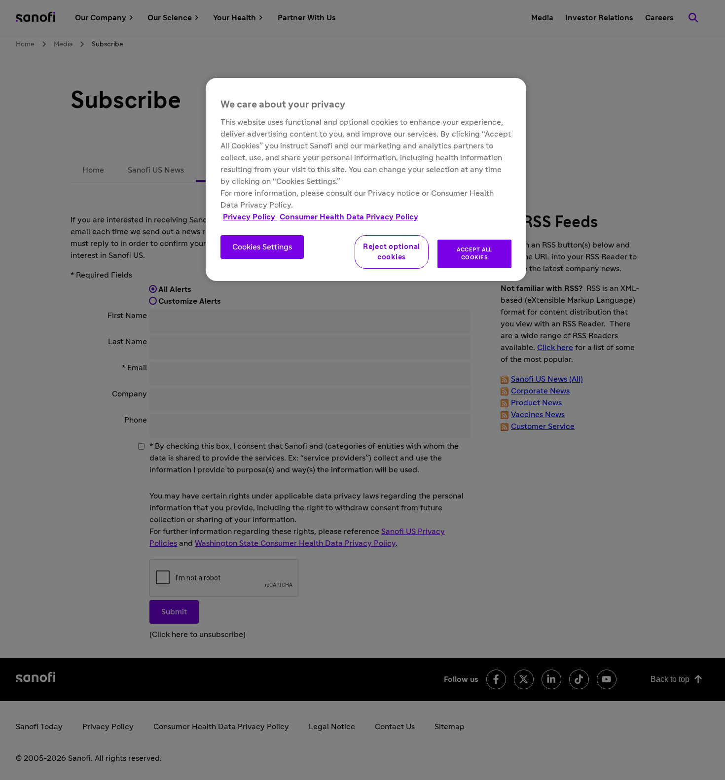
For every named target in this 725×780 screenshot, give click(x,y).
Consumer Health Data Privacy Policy (349, 217)
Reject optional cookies (391, 252)
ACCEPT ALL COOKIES (474, 253)
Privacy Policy (250, 217)
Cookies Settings (262, 247)
